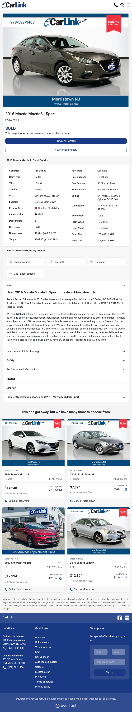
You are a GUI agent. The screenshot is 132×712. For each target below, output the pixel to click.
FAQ (37, 651)
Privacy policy (42, 686)
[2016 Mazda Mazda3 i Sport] (33, 442)
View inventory (43, 647)
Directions (40, 676)
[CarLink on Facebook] (118, 617)
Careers (39, 666)
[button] (116, 5)
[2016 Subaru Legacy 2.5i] (98, 530)
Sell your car (42, 656)
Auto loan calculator (46, 661)
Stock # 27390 (76, 470)
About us (40, 637)
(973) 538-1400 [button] (16, 648)
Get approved (42, 642)
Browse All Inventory (66, 141)
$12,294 (11, 576)
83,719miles (55, 479)
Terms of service (44, 681)
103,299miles (54, 567)
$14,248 (11, 488)
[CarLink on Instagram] (125, 617)
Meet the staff (42, 671)
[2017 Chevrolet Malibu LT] (33, 530)
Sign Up (109, 672)
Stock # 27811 (11, 559)
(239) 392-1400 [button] (16, 667)
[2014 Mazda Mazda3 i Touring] (98, 442)
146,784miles (120, 479)
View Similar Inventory (66, 149)
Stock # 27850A (12, 470)
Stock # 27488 (76, 559)
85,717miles (120, 567)
